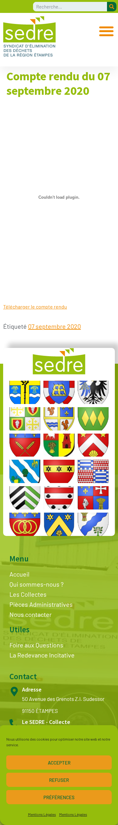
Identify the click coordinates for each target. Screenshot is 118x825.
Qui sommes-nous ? (36, 584)
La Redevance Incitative (42, 655)
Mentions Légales (42, 814)
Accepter (59, 762)
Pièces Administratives (41, 604)
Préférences (59, 797)
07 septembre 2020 (54, 326)
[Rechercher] (111, 6)
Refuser (59, 780)
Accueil (19, 574)
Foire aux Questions (36, 645)
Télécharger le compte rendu (35, 307)
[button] (106, 31)
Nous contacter (30, 614)
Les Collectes (28, 594)
